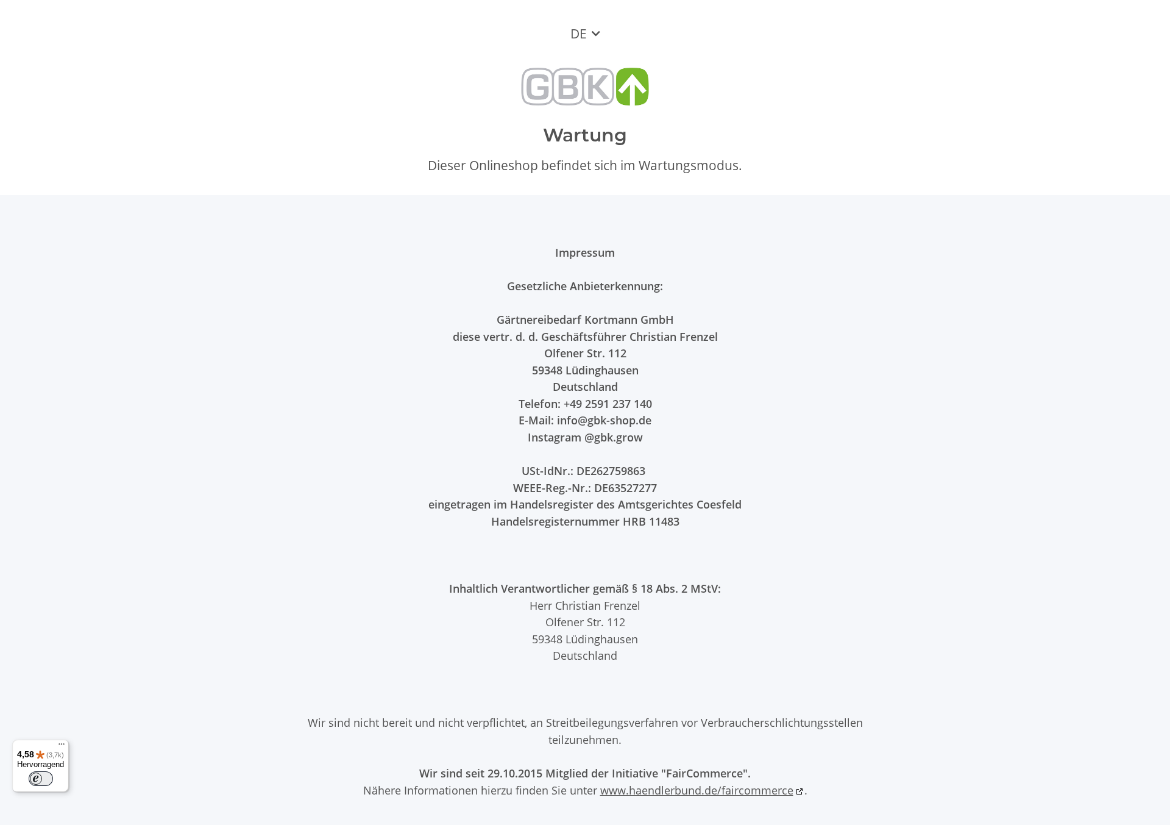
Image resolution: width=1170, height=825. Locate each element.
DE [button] (578, 33)
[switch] (41, 778)
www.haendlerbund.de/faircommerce (696, 790)
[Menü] (61, 747)
